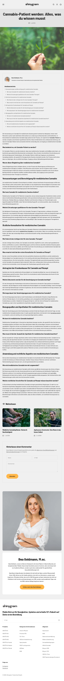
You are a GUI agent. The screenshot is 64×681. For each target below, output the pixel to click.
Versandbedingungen (48, 642)
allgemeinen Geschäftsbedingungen (45, 450)
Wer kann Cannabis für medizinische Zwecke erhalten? (21, 92)
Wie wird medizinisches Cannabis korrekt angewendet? (21, 124)
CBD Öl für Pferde (7, 648)
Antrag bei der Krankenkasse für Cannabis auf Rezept (19, 105)
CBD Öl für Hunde (7, 642)
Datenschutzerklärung (48, 636)
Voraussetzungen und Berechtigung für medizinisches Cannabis (22, 89)
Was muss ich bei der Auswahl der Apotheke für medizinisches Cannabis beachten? (28, 118)
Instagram (5, 666)
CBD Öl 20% (5, 636)
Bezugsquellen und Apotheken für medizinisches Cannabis (20, 113)
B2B (21, 651)
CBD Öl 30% (5, 639)
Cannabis (33, 217)
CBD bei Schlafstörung (26, 639)
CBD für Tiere (46, 654)
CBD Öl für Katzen (7, 645)
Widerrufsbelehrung (48, 639)
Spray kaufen (23, 642)
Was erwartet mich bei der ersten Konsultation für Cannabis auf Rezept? (25, 102)
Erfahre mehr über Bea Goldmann (32, 587)
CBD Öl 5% (5, 630)
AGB (43, 633)
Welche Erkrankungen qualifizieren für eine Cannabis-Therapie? (23, 94)
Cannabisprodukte (55, 313)
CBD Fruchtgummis (25, 645)
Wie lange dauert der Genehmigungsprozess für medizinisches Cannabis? (25, 110)
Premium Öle (23, 633)
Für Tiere (22, 636)
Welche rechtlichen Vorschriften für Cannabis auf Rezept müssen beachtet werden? (28, 126)
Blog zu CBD (45, 648)
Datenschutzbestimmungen (13, 452)
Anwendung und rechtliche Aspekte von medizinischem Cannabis (22, 121)
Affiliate (22, 648)
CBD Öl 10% (5, 633)
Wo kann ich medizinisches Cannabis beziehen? (19, 116)
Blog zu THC (45, 651)
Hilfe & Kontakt (46, 645)
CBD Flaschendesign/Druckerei (51, 657)
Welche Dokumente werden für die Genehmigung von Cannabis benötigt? (25, 108)
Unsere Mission (24, 630)
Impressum (45, 630)
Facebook (5, 668)
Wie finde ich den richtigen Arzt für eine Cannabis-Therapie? (22, 100)
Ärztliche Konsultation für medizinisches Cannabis (18, 97)
